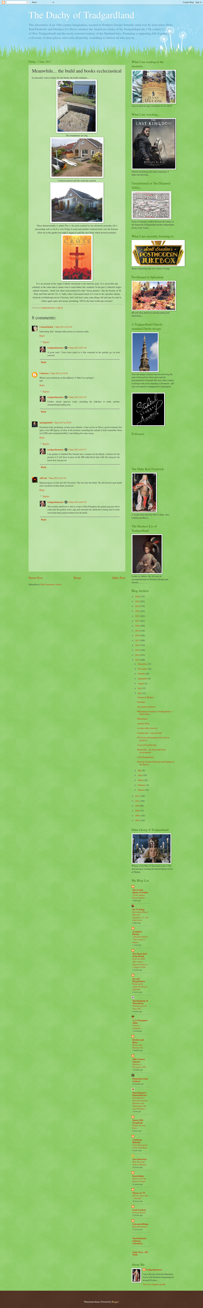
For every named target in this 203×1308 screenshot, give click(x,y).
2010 (137, 805)
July (140, 688)
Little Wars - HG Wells (140, 1253)
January (141, 789)
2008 (137, 815)
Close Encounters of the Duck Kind (139, 1146)
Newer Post (36, 578)
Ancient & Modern (145, 697)
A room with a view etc (147, 728)
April (140, 775)
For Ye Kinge (138, 909)
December (142, 663)
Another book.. (143, 723)
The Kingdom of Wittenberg (140, 1002)
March (141, 780)
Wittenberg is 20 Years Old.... (139, 1007)
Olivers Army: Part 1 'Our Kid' (140, 1197)
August (141, 683)
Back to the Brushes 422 (137, 1046)
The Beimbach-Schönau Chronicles (139, 1241)
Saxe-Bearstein (139, 1159)
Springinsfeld (45, 422)
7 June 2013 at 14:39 (59, 373)
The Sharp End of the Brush (139, 955)
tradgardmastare (55, 347)
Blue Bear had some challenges (139, 1163)
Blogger (115, 1301)
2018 (137, 635)
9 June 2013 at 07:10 (77, 502)
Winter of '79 (138, 1193)
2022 (137, 616)
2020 (137, 625)
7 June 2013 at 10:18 (63, 326)
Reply (42, 335)
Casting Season (139, 1212)
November (143, 668)
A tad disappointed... (146, 757)
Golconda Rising (140, 1224)
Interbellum (138, 1176)
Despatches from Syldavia (140, 1080)
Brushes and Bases (138, 1041)
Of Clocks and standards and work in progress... (153, 739)
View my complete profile (154, 1284)
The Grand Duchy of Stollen (140, 891)
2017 (137, 640)
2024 (137, 606)
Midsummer (142, 718)
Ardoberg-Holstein (137, 1141)
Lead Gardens (139, 1209)
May (140, 770)
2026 (137, 596)
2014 (137, 654)
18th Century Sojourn (138, 1060)
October (141, 673)
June (140, 693)
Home (77, 578)
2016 (137, 645)
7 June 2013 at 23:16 (57, 478)
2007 (137, 820)
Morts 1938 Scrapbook (137, 1121)
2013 (137, 659)
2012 (137, 795)
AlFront (43, 478)
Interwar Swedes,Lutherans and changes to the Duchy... (155, 763)
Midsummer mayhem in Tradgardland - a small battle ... (155, 713)
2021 (137, 620)
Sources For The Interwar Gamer (139, 1180)
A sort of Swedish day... (147, 744)
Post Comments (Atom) (51, 584)
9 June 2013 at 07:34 (77, 347)
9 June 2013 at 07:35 (77, 397)
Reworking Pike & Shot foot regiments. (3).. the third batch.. (140, 916)
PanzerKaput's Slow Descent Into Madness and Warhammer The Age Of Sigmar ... (140, 1103)
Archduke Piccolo (137, 933)
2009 (137, 810)
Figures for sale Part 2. (138, 1126)
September (143, 678)
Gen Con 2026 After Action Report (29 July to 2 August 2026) (140, 962)
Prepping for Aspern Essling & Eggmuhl (139, 986)
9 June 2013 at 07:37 (77, 449)
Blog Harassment (139, 1226)
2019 (137, 630)
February (142, 785)
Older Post (118, 578)
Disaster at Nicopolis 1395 (139, 1065)
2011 (137, 800)
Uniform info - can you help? (149, 732)
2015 (137, 650)
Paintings (141, 701)
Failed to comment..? (137, 1027)
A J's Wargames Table (139, 1022)
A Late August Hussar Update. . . (139, 896)
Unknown (44, 373)
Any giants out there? (146, 706)
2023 (137, 611)
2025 (137, 601)
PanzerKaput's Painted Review (139, 1094)
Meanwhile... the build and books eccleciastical (151, 751)
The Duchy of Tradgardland (81, 14)
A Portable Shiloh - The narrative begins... (140, 939)
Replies (46, 342)
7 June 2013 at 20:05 (62, 422)
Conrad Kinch (46, 326)
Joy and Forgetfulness (138, 980)
